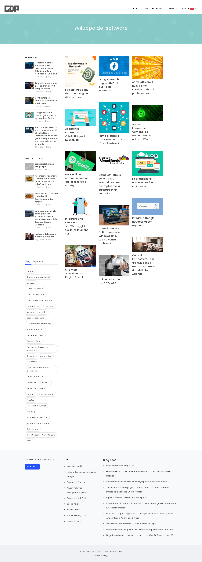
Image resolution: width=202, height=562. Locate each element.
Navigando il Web (36, 388)
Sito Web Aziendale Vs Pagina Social (74, 273)
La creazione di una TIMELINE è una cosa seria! (144, 182)
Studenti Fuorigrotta (76, 515)
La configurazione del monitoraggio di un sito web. (76, 93)
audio (30, 271)
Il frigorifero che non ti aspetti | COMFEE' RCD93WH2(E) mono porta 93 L (140, 535)
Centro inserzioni (35, 294)
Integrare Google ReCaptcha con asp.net (143, 221)
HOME (136, 9)
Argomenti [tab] (38, 261)
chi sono (49, 306)
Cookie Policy (73, 504)
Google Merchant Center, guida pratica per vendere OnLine (45, 115)
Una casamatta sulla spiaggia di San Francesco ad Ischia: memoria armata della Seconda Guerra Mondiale (46, 218)
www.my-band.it (74, 466)
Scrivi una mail (116, 551)
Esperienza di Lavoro (37, 335)
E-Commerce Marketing (39, 323)
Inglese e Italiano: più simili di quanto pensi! (45, 235)
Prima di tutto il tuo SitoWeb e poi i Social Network (110, 139)
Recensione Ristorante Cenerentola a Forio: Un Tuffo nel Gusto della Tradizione (46, 180)
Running (31, 411)
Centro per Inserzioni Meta (40, 300)
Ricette (30, 400)
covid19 (43, 312)
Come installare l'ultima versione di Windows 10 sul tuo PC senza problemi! (111, 236)
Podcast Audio (46, 394)
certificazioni (33, 306)
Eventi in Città (34, 341)
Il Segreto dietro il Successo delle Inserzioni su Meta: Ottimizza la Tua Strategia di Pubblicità (46, 68)
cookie (30, 312)
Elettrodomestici (35, 329)
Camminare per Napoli (38, 277)
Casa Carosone (35, 288)
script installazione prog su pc (44, 165)
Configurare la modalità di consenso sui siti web (46, 100)
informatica (46, 356)
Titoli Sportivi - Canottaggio (41, 435)
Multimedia (158, 9)
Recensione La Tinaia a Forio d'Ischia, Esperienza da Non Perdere (46, 197)
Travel (30, 440)
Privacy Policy (73, 509)
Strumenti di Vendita (37, 417)
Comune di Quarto (76, 482)
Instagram (32, 361)
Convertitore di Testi (76, 498)
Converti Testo (74, 521)
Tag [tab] (28, 261)
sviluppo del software (38, 423)
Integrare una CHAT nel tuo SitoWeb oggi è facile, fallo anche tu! (76, 226)
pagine (30, 394)
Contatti (173, 9)
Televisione (33, 429)
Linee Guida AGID (35, 376)
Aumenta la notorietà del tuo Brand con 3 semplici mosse (46, 86)
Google (30, 356)
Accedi (187, 9)
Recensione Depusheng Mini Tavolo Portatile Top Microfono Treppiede (139, 529)
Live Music (32, 382)
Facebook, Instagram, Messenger (38, 348)
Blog (145, 9)
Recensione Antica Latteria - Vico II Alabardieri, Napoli (131, 523)
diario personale (35, 318)
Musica (45, 382)
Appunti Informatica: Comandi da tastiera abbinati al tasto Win (143, 132)
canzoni (31, 283)
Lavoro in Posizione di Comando (38, 369)
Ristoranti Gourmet (36, 406)
